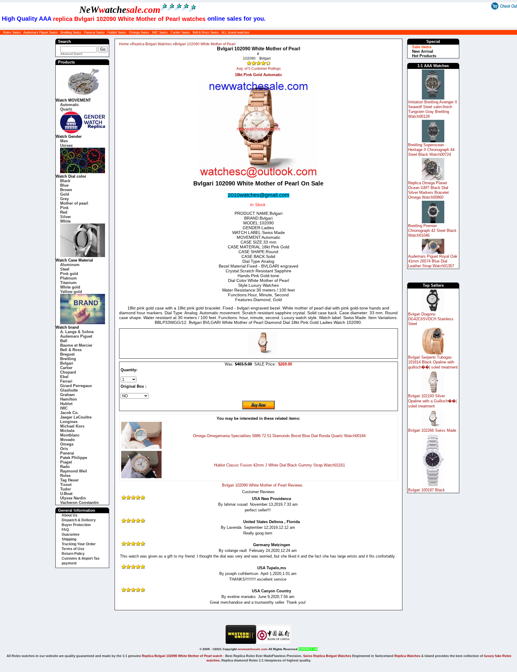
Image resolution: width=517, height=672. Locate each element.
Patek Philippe (73, 457)
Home (124, 44)
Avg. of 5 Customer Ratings (258, 69)
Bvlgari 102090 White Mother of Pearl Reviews (262, 485)
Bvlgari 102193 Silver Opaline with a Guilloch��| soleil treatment (432, 401)
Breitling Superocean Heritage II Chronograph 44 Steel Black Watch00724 (431, 150)
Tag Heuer (69, 480)
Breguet (67, 354)
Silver (65, 217)
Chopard (68, 372)
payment (69, 563)
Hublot (66, 403)
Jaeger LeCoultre (76, 417)
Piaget (66, 462)
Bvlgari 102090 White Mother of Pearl (205, 44)
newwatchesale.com (252, 649)
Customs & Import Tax (81, 558)
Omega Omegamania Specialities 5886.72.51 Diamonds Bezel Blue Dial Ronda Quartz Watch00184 (279, 436)
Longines (68, 421)
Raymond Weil (73, 471)
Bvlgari (66, 363)
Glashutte (69, 390)
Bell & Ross (71, 350)
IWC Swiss (160, 32)
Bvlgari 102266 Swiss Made (432, 430)
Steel (64, 269)
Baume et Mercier (76, 345)
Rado (65, 466)
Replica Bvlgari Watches (152, 44)
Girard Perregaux (76, 385)
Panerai (67, 453)
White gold (70, 287)
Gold (64, 194)
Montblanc (70, 435)
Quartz (66, 109)
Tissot (66, 484)
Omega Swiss (139, 32)
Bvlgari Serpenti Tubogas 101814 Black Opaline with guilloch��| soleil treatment (433, 362)
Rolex (65, 475)
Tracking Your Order (79, 544)
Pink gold (69, 273)
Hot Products (424, 56)
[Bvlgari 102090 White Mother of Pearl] (263, 354)
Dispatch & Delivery (79, 520)
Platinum (68, 278)
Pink (64, 208)
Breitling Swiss (70, 32)
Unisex (66, 145)
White (65, 221)
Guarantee (71, 534)
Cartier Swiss (180, 32)
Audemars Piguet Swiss (40, 32)
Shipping (69, 539)
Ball (63, 341)
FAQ (65, 530)
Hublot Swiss (116, 32)
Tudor (65, 489)
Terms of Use (73, 549)
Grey (64, 199)
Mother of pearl (74, 203)
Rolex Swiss (12, 32)
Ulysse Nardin (73, 498)
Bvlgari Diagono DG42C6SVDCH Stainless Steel (431, 319)
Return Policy (73, 554)
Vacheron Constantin (79, 502)
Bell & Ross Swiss (206, 32)
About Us (69, 515)
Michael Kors (72, 426)
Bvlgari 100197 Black (426, 490)
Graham (67, 394)
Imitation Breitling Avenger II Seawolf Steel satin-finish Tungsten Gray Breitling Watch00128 (432, 109)
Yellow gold (71, 291)
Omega (66, 444)
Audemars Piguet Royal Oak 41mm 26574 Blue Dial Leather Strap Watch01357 (432, 261)
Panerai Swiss (94, 32)
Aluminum (70, 264)
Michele (67, 430)
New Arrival (422, 51)
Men (64, 141)
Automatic (69, 104)
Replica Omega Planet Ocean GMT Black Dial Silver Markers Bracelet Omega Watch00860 (428, 190)
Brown (66, 190)
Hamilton (68, 399)
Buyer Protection (76, 525)
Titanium (68, 282)
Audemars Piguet (76, 336)
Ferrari (66, 381)
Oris (64, 448)
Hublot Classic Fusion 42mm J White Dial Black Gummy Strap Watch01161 (279, 465)
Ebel (64, 376)
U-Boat (66, 493)
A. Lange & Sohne (77, 332)
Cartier (66, 368)
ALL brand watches (235, 32)
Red (63, 212)
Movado (67, 439)
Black (65, 181)
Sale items (421, 47)
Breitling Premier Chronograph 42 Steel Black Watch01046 (432, 231)
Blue (64, 185)
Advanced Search (71, 53)
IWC (64, 408)
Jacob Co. (69, 412)
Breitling (68, 359)
